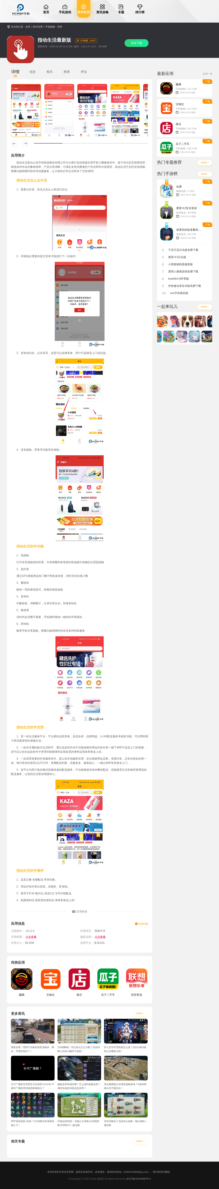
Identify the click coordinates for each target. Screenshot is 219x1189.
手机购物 (50, 26)
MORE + (140, 1013)
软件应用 (38, 26)
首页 (27, 26)
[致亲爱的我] (169, 321)
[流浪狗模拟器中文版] (182, 321)
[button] (14, 143)
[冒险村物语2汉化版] (163, 336)
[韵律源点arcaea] (176, 336)
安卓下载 (136, 43)
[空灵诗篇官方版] (188, 336)
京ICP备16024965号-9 (138, 1178)
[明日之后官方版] (207, 321)
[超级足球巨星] (201, 336)
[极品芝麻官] (194, 321)
